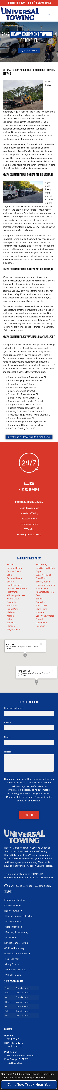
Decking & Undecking (16, 932)
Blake (9, 574)
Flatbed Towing (12, 905)
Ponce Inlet (12, 605)
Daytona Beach (14, 568)
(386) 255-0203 (42, 3)
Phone (8, 737)
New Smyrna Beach (45, 568)
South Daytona (14, 585)
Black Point (41, 608)
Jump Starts (12, 964)
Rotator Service (29, 518)
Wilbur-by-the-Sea (16, 595)
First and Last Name (14, 708)
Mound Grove (13, 598)
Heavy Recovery (14, 921)
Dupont (39, 571)
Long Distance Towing (16, 942)
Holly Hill (11, 564)
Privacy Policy (16, 877)
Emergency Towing (29, 524)
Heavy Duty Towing (29, 513)
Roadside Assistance (29, 507)
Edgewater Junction (45, 585)
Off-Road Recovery (14, 948)
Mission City (41, 564)
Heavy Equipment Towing (29, 534)
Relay (9, 619)
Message (8, 751)
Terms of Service (37, 877)
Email (7, 722)
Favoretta (11, 602)
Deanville (40, 602)
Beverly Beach (43, 581)
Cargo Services (13, 926)
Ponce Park (12, 608)
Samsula (11, 622)
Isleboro (11, 612)
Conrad (39, 619)
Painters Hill (41, 605)
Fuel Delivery (12, 958)
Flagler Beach (13, 629)
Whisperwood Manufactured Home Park (46, 592)
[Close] (40, 644)
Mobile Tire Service (15, 969)
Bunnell (39, 598)
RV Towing (29, 529)
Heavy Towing (11, 910)
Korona (10, 615)
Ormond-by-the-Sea (17, 588)
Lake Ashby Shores (45, 615)
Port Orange (12, 591)
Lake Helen (41, 622)
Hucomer (40, 625)
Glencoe (11, 625)
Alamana (40, 612)
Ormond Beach (14, 571)
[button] (25, 655)
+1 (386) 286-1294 (29, 489)
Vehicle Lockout (14, 974)
